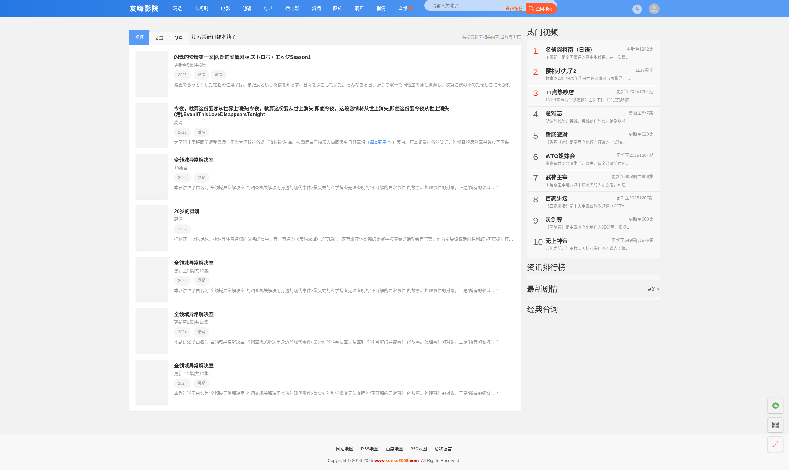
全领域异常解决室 (194, 160)
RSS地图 (369, 448)
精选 (177, 8)
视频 (139, 37)
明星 (359, 8)
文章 (159, 38)
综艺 (268, 8)
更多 (653, 288)
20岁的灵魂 (186, 211)
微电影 (292, 8)
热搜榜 (516, 8)
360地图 (419, 448)
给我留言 (443, 448)
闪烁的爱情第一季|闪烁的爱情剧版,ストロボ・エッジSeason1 (242, 57)
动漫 (246, 8)
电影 (225, 8)
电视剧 (201, 8)
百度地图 (394, 448)
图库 (337, 8)
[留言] (775, 444)
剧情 (381, 8)
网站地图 (344, 448)
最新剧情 (542, 289)
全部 (402, 8)
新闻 (316, 8)
